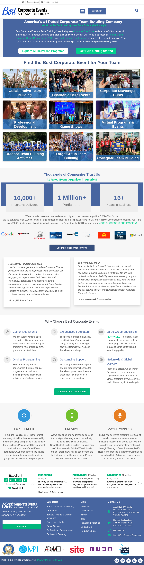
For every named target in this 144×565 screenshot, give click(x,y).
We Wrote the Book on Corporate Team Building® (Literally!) (74, 25)
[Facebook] (122, 560)
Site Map (57, 560)
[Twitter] (128, 560)
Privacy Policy (44, 560)
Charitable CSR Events (71, 95)
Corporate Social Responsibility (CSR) (35, 38)
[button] (82, 11)
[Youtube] (116, 560)
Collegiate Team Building (118, 158)
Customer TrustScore (83, 31)
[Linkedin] (134, 560)
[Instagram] (140, 560)
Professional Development (73, 38)
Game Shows (71, 126)
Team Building (116, 35)
